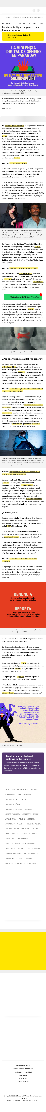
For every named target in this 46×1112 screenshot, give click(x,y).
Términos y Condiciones (23, 1069)
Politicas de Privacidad (23, 1072)
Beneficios (23, 1078)
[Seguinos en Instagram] (27, 1103)
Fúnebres (23, 1075)
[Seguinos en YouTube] (24, 1103)
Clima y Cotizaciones (26, 10)
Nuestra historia (23, 1065)
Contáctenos (23, 1082)
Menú (43, 10)
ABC (6, 10)
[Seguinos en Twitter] (22, 1103)
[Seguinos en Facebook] (20, 1103)
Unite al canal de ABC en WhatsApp (24, 297)
